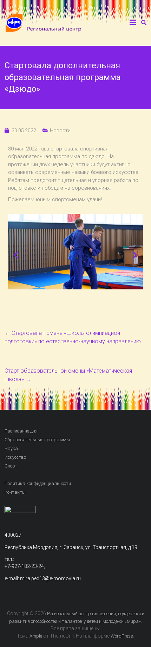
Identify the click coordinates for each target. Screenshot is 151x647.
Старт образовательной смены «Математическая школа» (68, 374)
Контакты (15, 492)
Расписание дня (21, 431)
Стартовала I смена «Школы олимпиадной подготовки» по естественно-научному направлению (73, 337)
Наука (11, 448)
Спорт (11, 466)
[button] (16, 255)
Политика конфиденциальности (38, 483)
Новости (60, 130)
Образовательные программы (37, 439)
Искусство (15, 457)
